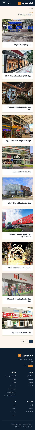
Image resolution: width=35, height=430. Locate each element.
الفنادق (14, 379)
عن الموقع (30, 376)
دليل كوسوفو (11, 392)
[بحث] (8, 3)
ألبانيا (31, 405)
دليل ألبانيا (12, 389)
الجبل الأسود (29, 411)
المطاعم (30, 382)
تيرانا (15, 405)
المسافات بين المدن (10, 376)
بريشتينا (14, 415)
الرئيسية (31, 8)
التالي (22, 341)
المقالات (30, 379)
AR (30, 366)
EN (25, 366)
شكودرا (14, 408)
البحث (14, 382)
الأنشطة (30, 385)
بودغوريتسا (13, 411)
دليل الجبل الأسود (10, 395)
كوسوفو (31, 408)
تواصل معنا (13, 385)
